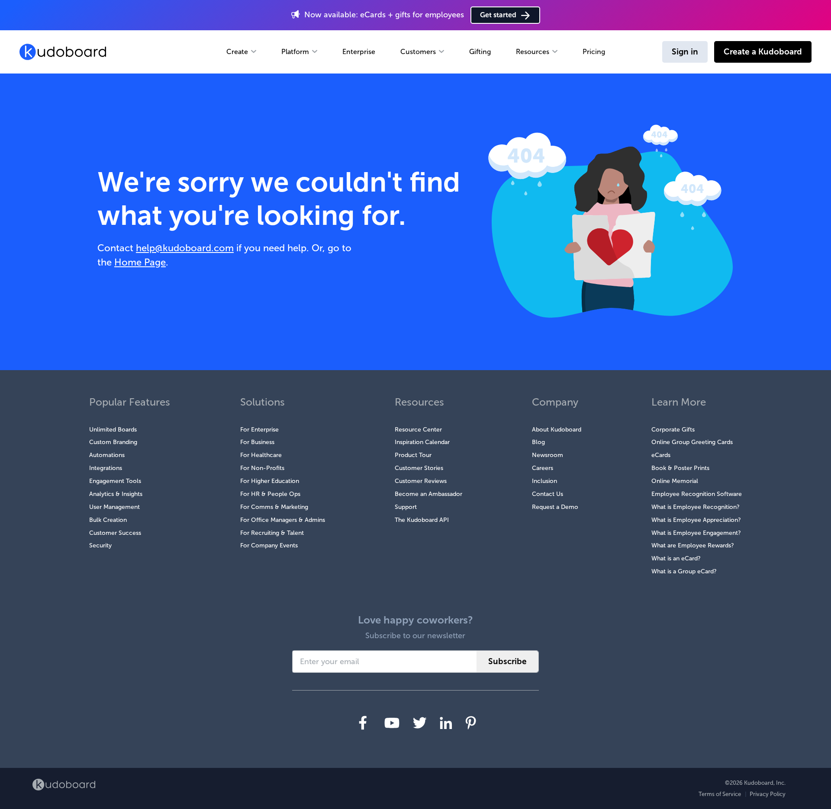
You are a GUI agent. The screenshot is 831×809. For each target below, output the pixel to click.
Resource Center (418, 429)
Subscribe (507, 661)
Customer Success (115, 533)
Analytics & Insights (115, 494)
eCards (660, 455)
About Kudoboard (556, 429)
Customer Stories (419, 468)
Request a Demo (555, 507)
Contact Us (547, 494)
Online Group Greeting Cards (692, 442)
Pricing (594, 51)
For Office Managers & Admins (282, 520)
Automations (107, 455)
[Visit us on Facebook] (362, 722)
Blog (538, 442)
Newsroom (547, 455)
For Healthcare (261, 455)
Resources (532, 51)
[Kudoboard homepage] (63, 784)
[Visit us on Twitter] (419, 723)
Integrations (105, 468)
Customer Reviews (421, 481)
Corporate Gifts (673, 429)
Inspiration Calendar (422, 442)
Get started (498, 15)
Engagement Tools (115, 481)
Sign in (685, 51)
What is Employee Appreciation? (696, 520)
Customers (418, 51)
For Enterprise (259, 429)
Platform (295, 51)
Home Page (140, 262)
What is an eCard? (676, 558)
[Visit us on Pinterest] (470, 722)
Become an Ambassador (428, 494)
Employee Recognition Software (696, 494)
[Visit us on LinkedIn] (446, 723)
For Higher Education (269, 481)
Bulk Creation (108, 520)
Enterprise (358, 51)
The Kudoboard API (422, 520)
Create (237, 51)
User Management (114, 507)
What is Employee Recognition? (695, 507)
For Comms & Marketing (274, 507)
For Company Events (269, 545)
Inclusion (544, 481)
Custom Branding (113, 442)
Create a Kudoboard (763, 51)
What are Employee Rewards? (692, 545)
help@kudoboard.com (185, 248)
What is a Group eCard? (684, 571)
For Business (257, 442)
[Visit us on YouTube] (391, 723)
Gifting (480, 51)
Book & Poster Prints (680, 468)
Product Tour (413, 455)
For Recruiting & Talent (272, 533)
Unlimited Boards (113, 429)
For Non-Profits (262, 468)
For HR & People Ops (270, 494)
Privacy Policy (768, 794)
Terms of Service (720, 794)
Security (100, 545)
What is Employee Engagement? (696, 533)
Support (406, 507)
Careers (542, 468)
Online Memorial (674, 481)
